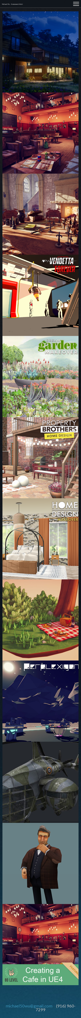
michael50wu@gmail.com (29, 1005)
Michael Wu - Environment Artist (12, 4)
